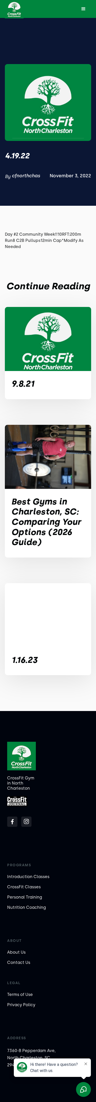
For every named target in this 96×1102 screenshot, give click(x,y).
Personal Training (24, 897)
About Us (16, 952)
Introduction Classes (28, 876)
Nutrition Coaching (26, 907)
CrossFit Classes (24, 886)
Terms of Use (20, 994)
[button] (83, 9)
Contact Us (18, 962)
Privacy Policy (21, 1004)
